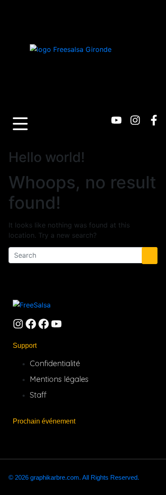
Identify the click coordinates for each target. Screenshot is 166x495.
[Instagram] (135, 120)
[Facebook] (31, 324)
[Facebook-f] (154, 120)
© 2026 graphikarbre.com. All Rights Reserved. (74, 477)
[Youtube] (116, 120)
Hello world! (47, 157)
